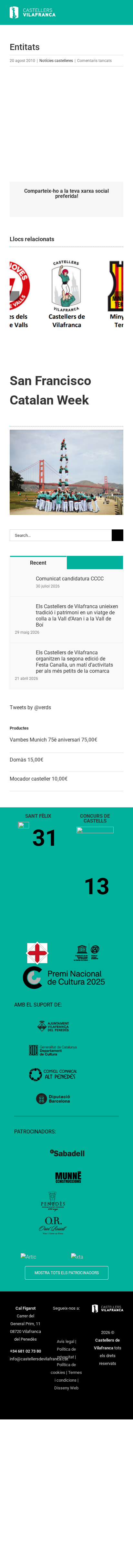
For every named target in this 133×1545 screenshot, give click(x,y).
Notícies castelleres (56, 60)
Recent (38, 563)
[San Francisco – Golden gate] (66, 432)
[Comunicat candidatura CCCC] (23, 579)
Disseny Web (66, 1388)
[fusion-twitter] (62, 1320)
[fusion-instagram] (71, 1320)
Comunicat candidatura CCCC (70, 579)
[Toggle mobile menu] (120, 13)
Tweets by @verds (30, 707)
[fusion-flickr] (75, 1330)
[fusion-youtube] (79, 1320)
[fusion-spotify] (66, 1330)
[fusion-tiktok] (58, 1330)
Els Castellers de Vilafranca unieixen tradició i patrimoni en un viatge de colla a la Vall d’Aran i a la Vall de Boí (77, 615)
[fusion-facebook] (54, 1320)
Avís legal (65, 1341)
